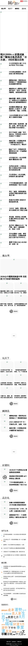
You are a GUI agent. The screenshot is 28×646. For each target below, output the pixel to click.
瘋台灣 (3, 8)
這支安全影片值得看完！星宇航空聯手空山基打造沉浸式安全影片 (14, 589)
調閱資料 (4, 610)
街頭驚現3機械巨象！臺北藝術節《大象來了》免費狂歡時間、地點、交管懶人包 (18, 110)
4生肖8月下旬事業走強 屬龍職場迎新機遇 (14, 548)
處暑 (11, 610)
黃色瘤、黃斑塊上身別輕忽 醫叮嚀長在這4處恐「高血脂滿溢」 (18, 219)
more (15, 311)
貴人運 (16, 613)
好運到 (5, 465)
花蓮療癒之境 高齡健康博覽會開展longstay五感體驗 (14, 567)
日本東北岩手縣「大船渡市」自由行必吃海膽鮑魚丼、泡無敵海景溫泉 (6, 372)
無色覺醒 (21, 621)
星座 (9, 631)
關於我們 (9, 641)
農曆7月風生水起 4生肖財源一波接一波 (18, 243)
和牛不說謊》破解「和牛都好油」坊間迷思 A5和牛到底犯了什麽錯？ (18, 134)
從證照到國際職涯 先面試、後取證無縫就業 (20, 304)
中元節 (20, 634)
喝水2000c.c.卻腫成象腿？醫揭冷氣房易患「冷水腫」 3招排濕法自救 (13, 57)
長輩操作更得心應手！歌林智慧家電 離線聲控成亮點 (14, 577)
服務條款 (14, 641)
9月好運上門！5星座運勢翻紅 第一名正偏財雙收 (14, 540)
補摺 (14, 634)
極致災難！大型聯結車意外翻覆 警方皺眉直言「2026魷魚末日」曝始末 (17, 142)
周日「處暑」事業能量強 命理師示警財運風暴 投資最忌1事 (18, 193)
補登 (13, 632)
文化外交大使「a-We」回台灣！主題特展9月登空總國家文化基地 (18, 511)
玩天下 (10, 8)
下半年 (12, 628)
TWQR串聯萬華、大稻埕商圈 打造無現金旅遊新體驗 (14, 594)
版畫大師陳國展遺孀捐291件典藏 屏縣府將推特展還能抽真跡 (17, 504)
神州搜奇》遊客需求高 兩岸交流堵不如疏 (20, 396)
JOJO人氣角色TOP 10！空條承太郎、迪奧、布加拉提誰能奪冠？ (17, 424)
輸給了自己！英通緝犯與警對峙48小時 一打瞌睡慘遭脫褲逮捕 (18, 151)
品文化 (24, 8)
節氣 (10, 634)
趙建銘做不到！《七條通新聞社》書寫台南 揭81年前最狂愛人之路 (18, 517)
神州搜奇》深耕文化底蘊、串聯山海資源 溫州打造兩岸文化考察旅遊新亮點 (20, 385)
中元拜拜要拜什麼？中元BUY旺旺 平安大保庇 (17, 64)
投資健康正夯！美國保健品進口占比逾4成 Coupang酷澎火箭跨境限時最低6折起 (14, 572)
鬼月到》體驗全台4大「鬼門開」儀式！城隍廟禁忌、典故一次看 (18, 227)
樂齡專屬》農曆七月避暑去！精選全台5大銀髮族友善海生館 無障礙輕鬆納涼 (18, 100)
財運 (16, 624)
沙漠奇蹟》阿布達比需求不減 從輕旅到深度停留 (7, 384)
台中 (18, 632)
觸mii (14, 3)
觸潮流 (17, 8)
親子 (25, 634)
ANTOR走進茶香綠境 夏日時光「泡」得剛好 (20, 292)
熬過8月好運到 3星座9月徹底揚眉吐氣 (17, 201)
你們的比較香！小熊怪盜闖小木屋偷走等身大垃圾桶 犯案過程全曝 (17, 168)
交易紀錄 (7, 613)
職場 (9, 623)
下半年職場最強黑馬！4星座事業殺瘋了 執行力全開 (18, 184)
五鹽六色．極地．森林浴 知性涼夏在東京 (7, 396)
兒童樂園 (14, 621)
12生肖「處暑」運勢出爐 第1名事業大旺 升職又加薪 (18, 209)
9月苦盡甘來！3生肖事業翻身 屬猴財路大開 (17, 158)
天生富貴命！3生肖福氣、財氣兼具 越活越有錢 (18, 175)
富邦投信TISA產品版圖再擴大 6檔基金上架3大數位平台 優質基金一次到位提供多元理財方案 (14, 583)
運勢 (18, 609)
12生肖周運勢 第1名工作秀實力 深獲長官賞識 (18, 116)
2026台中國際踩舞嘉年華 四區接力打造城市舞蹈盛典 (13, 277)
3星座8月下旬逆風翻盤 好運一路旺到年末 (14, 551)
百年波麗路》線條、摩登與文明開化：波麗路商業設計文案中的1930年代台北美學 (17, 236)
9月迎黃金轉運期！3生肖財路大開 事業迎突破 (17, 73)
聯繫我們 (19, 641)
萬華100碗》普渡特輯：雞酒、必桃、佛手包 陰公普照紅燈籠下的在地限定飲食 (18, 126)
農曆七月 (13, 617)
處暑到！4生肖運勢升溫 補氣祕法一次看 (13, 544)
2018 (3, 625)
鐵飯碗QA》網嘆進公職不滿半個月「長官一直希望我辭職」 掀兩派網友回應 (18, 90)
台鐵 (21, 632)
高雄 (18, 621)
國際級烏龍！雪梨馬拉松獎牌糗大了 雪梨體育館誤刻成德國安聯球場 (18, 82)
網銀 (15, 632)
